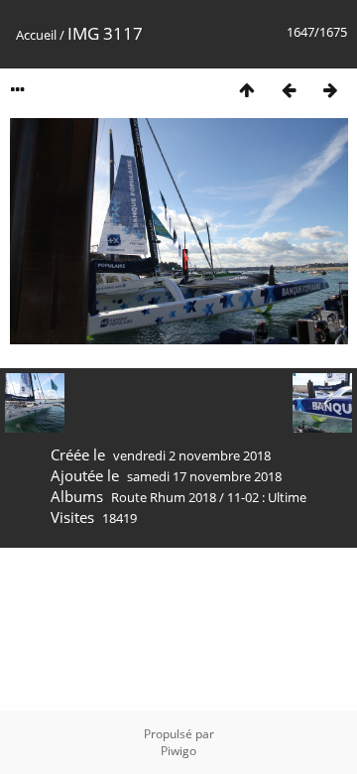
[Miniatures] (247, 89)
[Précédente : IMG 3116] (288, 89)
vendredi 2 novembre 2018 (192, 455)
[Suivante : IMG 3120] (330, 89)
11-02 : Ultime (266, 497)
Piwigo (178, 750)
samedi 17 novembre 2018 (204, 476)
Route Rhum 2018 (163, 497)
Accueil (36, 35)
